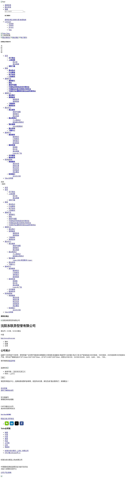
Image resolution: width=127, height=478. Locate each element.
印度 (6, 436)
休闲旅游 (16, 170)
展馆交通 (16, 20)
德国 (6, 432)
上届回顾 (12, 60)
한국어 (11, 27)
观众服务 (12, 110)
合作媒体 (12, 155)
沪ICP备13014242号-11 (12, 453)
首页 (6, 56)
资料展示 (16, 141)
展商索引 (12, 81)
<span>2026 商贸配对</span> (22, 260)
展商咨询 (12, 105)
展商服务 (12, 97)
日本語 (11, 25)
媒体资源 (12, 145)
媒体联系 (12, 157)
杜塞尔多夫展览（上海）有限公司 (17, 451)
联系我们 (12, 174)
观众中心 (8, 107)
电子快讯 (12, 74)
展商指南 (16, 101)
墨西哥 (7, 447)
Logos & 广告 (17, 153)
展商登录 (16, 99)
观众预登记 (6, 37)
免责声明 (12, 361)
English (11, 23)
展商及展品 (9, 20)
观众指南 (16, 116)
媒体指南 (16, 143)
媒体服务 (12, 134)
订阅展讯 (12, 76)
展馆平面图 (13, 85)
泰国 (6, 439)
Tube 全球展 (9, 178)
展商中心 (8, 93)
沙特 (6, 445)
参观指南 (23, 20)
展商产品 (8, 78)
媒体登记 (16, 137)
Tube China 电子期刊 (6, 414)
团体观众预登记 (18, 122)
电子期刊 (24, 37)
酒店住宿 (16, 164)
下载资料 (12, 103)
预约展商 (12, 124)
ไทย (10, 30)
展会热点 (12, 70)
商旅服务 (12, 161)
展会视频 (16, 64)
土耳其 (7, 443)
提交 (3, 377)
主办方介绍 (17, 176)
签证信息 (16, 168)
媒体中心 (8, 132)
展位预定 (15, 37)
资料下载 (12, 66)
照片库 (15, 62)
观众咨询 (12, 128)
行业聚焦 (12, 72)
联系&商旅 (8, 159)
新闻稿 (15, 147)
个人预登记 (17, 120)
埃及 (6, 441)
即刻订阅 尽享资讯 (7, 419)
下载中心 (12, 130)
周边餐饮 (16, 172)
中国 (6, 434)
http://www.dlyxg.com (8, 338)
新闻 (6, 68)
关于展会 (12, 58)
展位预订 (12, 95)
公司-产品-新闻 (6, 472)
